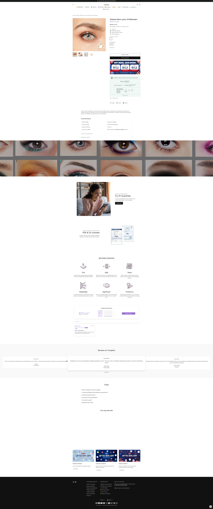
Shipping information (86, 133)
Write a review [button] (128, 313)
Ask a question (114, 98)
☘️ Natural (87, 7)
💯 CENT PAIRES (103, 487)
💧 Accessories (132, 7)
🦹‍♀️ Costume (93, 7)
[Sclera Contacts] (129, 456)
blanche (111, 39)
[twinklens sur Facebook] (73, 482)
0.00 (112, 44)
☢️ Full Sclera (107, 7)
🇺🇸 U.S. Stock (106, 9)
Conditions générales (91, 491)
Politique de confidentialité (92, 487)
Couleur (114, 36)
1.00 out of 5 (87, 312)
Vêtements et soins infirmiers (106, 484)
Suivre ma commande (91, 484)
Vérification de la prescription (106, 486)
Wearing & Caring (85, 137)
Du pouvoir (113, 42)
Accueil (74, 15)
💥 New (114, 7)
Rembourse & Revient (91, 493)
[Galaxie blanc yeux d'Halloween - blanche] (73, 435)
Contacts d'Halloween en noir (81, 15)
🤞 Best (119, 7)
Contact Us (89, 495)
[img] (77, 326)
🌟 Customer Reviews (104, 489)
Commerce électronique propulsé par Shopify (110, 505)
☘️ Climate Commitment (105, 493)
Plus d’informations (125, 95)
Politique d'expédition (91, 489)
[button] (112, 21)
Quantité (112, 47)
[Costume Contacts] (106, 456)
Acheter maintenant (125, 57)
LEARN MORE (119, 203)
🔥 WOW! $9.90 (79, 7)
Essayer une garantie (91, 486)
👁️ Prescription (125, 7)
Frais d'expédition (113, 26)
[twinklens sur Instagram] (75, 482)
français (101, 499)
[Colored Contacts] (83, 456)
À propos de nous (103, 491)
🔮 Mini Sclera (101, 7)
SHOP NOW (75, 468)
